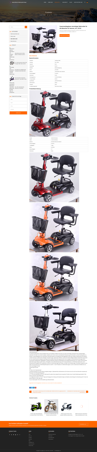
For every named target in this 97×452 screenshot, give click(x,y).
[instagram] (17, 434)
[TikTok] (19, 434)
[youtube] (15, 434)
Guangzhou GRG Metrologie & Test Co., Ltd (75, 434)
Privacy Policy (31, 445)
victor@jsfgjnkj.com (57, 450)
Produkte (57, 2)
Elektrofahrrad (13, 41)
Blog (71, 2)
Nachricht (65, 2)
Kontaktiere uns (78, 2)
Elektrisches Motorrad (15, 33)
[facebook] (9, 434)
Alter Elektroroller (50, 14)
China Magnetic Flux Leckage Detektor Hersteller (76, 435)
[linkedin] (11, 434)
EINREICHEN (18, 112)
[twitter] (13, 434)
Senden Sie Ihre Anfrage (64, 35)
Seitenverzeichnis (31, 443)
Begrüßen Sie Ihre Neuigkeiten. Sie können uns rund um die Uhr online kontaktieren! (45, 383)
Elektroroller (13, 36)
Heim (45, 2)
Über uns (50, 2)
